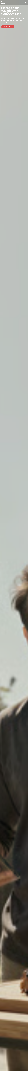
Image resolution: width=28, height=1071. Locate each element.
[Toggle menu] (25, 2)
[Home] (3, 2)
